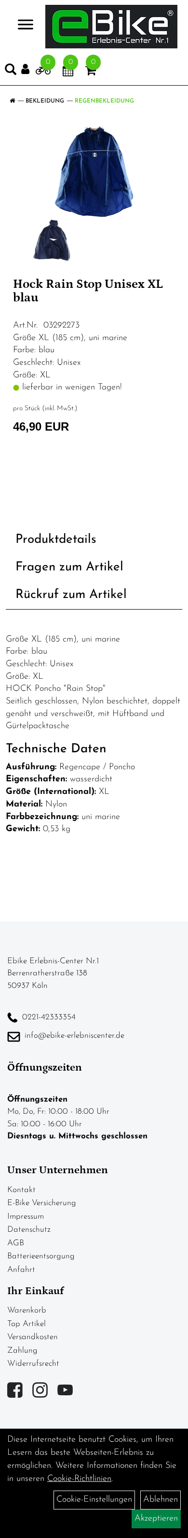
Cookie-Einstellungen (94, 1499)
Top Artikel (26, 1324)
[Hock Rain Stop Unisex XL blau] (94, 171)
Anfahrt (21, 1270)
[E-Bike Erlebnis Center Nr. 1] (111, 26)
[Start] (12, 101)
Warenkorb (26, 1310)
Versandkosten (32, 1337)
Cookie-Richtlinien (79, 1479)
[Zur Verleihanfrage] (43, 72)
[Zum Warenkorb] (90, 72)
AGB (15, 1243)
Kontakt (21, 1190)
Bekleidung (45, 101)
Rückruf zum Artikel (71, 594)
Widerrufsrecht (33, 1363)
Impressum (25, 1216)
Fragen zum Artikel (69, 567)
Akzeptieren (156, 1518)
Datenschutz (29, 1229)
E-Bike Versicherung (41, 1203)
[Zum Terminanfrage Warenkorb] (68, 72)
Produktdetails (55, 539)
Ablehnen (160, 1499)
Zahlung (22, 1350)
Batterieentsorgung (41, 1256)
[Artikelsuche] (10, 71)
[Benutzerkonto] (28, 69)
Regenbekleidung (104, 101)
